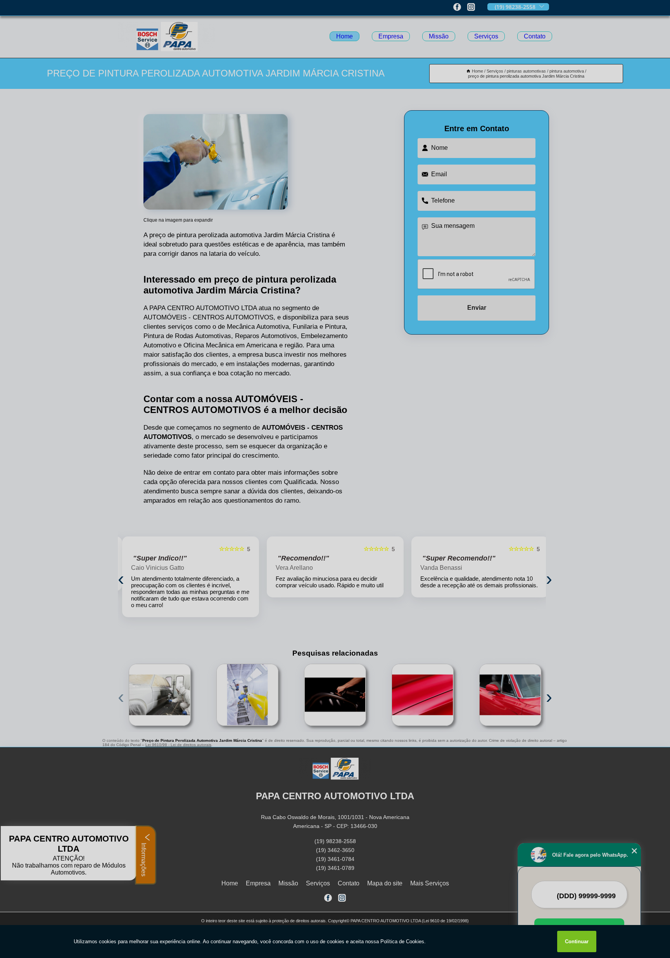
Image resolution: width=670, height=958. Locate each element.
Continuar (577, 941)
